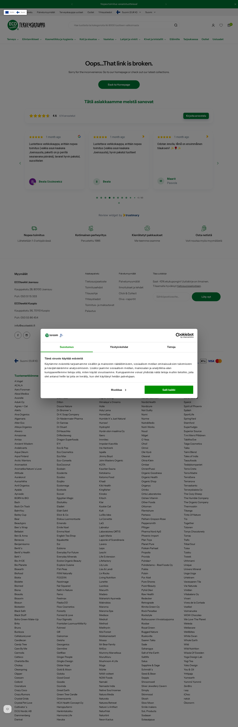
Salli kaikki (168, 389)
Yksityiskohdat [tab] (119, 346)
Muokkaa (116, 389)
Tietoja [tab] (171, 346)
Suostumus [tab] (67, 346)
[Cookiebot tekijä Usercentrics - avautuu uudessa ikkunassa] (178, 335)
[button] (15, 12)
